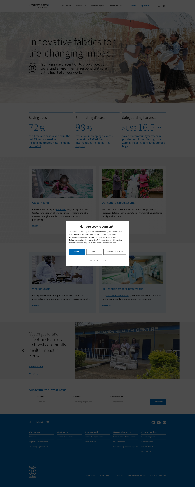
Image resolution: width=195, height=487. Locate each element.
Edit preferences (115, 251)
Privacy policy (93, 260)
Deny (94, 251)
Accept (77, 251)
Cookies (103, 260)
